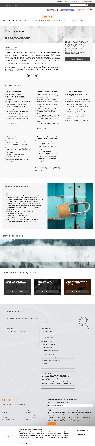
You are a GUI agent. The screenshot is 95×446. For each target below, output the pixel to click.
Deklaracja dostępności (31, 417)
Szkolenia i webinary (8, 419)
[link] (6, 17)
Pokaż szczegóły (23, 443)
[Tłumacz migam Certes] (90, 5)
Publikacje (5, 415)
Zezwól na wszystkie (82, 430)
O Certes (4, 410)
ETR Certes (28, 419)
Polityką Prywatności (77, 414)
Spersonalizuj (81, 434)
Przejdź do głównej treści (10, 5)
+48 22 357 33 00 (75, 1)
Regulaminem (52, 383)
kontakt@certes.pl (89, 1)
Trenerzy (4, 412)
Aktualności (5, 417)
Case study (28, 412)
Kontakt (27, 410)
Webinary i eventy (30, 415)
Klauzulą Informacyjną (59, 381)
